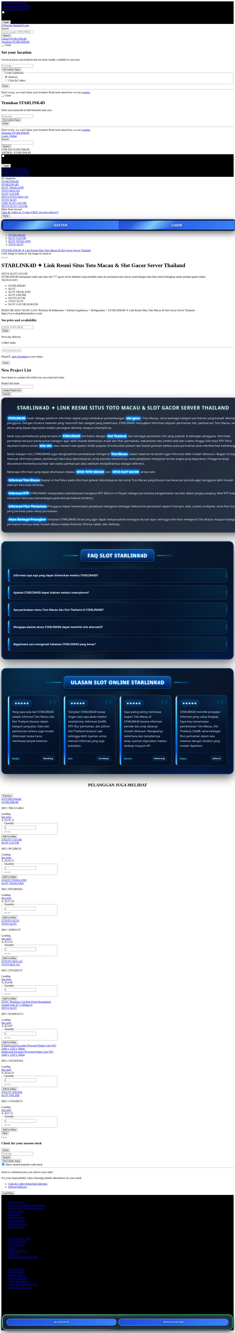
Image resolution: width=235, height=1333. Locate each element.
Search (5, 28)
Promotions (14, 1214)
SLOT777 (13, 1254)
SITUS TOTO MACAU (15, 196)
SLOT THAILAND (12, 187)
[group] (3, 1164)
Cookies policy (16, 1272)
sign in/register (20, 356)
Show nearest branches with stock (24, 1164)
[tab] (2, 1137)
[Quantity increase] (5, 831)
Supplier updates (17, 1223)
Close (5, 216)
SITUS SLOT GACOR (14, 206)
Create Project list (12, 390)
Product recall (15, 1211)
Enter (5, 331)
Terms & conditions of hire (22, 1284)
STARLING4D (10, 184)
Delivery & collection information (26, 1205)
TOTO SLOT (9, 199)
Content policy (16, 1269)
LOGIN (176, 225)
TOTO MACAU (10, 190)
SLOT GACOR (10, 193)
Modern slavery (16, 1275)
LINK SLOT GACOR (13, 203)
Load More (8, 1193)
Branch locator (16, 1202)
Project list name (10, 383)
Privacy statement (17, 1278)
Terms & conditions (19, 1281)
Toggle (6, 22)
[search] (17, 32)
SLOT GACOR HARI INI (23, 1257)
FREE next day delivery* (45, 212)
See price (6, 817)
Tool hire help (15, 1227)
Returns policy (16, 1217)
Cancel (6, 394)
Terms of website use (19, 1287)
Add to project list (11, 350)
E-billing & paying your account (25, 1208)
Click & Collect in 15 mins (15, 212)
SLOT (11, 1248)
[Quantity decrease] (9, 831)
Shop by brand (16, 1220)
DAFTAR (60, 225)
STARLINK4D (10, 181)
